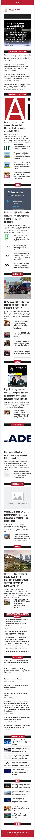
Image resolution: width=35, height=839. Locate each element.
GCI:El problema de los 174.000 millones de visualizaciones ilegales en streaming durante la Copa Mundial (22, 256)
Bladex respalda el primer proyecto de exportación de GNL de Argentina (15, 455)
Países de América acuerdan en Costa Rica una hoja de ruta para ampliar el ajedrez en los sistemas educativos (22, 474)
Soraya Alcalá (8, 689)
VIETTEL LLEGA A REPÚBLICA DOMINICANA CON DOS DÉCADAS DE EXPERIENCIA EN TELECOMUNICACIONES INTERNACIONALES (16, 580)
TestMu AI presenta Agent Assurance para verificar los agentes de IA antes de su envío (22, 247)
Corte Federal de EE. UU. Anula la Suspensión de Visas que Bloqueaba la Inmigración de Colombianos (16, 516)
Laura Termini (7, 729)
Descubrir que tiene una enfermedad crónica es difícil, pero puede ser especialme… (16, 67)
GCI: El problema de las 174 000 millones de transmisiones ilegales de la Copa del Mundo (21, 265)
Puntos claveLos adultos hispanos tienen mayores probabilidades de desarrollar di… (17, 87)
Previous (7, 24)
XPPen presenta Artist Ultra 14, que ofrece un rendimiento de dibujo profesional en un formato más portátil (22, 156)
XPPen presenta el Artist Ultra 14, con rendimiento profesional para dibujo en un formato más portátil (22, 165)
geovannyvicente (8, 713)
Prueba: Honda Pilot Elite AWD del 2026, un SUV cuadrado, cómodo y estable (22, 335)
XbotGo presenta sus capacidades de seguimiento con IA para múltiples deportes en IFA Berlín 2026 (17, 653)
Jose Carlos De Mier (9, 675)
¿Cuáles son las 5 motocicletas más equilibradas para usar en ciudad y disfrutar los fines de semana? (21, 344)
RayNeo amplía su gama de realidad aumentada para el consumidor (15, 26)
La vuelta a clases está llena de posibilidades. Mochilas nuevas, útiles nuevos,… (17, 77)
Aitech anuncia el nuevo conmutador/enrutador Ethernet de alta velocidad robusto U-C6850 (15, 126)
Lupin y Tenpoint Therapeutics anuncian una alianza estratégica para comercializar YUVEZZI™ (21, 238)
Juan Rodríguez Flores (10, 721)
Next (12, 24)
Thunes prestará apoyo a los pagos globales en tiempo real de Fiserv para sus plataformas (22, 146)
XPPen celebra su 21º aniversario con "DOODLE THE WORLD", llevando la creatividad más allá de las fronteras (22, 175)
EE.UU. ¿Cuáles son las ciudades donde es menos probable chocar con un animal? (22, 353)
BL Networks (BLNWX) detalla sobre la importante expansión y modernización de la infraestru (17, 217)
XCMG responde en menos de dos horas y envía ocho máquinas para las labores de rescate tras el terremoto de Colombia (22, 537)
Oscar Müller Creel (9, 681)
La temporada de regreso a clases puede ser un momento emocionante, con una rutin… (17, 57)
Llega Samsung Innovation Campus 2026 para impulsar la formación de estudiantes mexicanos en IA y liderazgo (17, 394)
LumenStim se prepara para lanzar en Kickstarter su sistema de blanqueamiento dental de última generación (16, 622)
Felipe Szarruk (8, 697)
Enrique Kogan (8, 665)
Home (17, 2)
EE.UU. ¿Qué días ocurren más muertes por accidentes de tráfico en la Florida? (16, 304)
